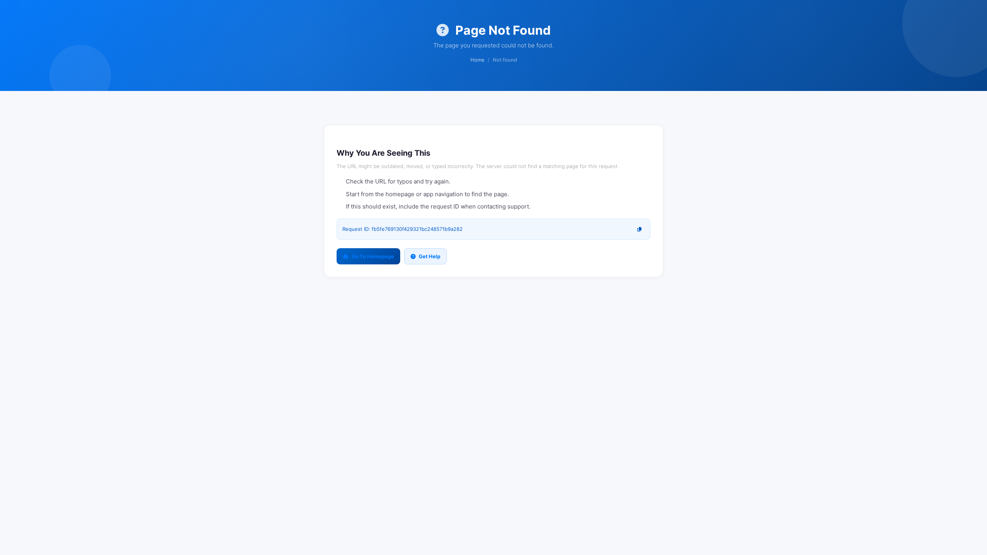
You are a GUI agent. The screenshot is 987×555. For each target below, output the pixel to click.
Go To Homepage (373, 256)
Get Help (429, 256)
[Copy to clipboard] (639, 229)
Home (477, 60)
